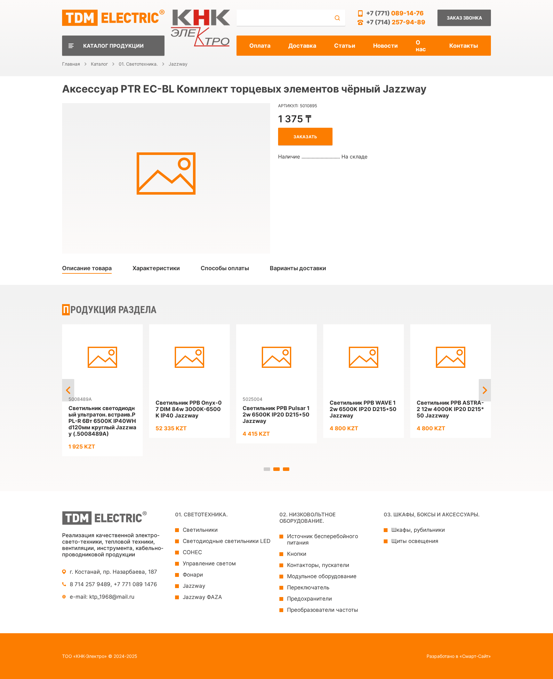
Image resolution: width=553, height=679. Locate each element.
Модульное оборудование (322, 576)
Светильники (200, 530)
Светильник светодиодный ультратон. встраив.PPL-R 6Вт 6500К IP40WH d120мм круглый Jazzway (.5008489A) (102, 421)
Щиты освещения (414, 541)
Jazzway (178, 64)
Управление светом (209, 563)
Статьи (344, 45)
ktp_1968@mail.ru (111, 597)
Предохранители (309, 598)
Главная (71, 64)
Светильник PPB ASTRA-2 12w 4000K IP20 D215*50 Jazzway (450, 409)
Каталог (99, 64)
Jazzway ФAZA (202, 597)
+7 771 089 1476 (135, 584)
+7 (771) (395, 13)
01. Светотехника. (138, 64)
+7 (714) (395, 22)
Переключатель (308, 587)
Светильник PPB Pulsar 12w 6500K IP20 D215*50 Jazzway (276, 414)
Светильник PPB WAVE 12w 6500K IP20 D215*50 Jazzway (363, 409)
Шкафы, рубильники (418, 530)
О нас (421, 46)
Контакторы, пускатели (318, 565)
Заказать (305, 136)
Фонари (193, 574)
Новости (385, 45)
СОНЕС (192, 552)
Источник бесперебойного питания (322, 539)
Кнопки (296, 554)
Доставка (302, 45)
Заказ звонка (464, 17)
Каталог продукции (113, 46)
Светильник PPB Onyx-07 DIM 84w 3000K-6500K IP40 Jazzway (189, 409)
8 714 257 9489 (90, 584)
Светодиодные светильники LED (226, 541)
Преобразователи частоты (322, 610)
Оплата (259, 45)
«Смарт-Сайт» (475, 656)
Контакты (463, 45)
